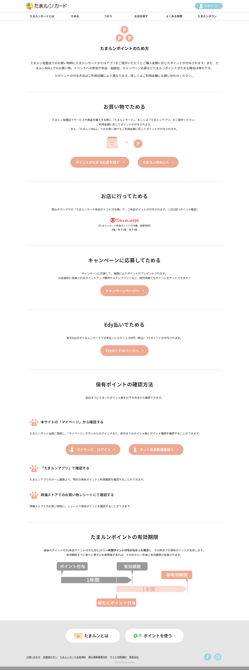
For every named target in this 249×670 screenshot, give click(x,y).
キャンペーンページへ (122, 290)
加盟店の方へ (50, 657)
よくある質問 (174, 16)
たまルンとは (96, 636)
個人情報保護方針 (97, 657)
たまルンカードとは (42, 16)
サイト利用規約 (118, 657)
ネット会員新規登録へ (157, 449)
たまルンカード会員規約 (73, 657)
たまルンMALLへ (156, 162)
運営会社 (134, 657)
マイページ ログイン (93, 449)
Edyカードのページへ (122, 350)
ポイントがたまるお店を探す (97, 162)
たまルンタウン (207, 16)
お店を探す (141, 16)
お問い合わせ (33, 657)
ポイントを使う (158, 636)
